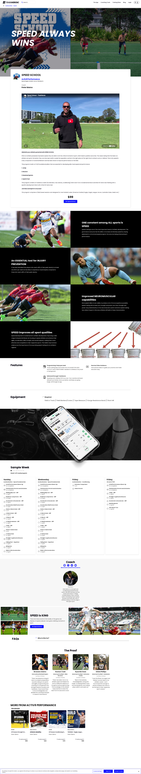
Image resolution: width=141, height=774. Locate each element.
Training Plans (117, 2)
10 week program (23, 739)
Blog (124, 2)
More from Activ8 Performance (70, 567)
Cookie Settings (97, 771)
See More (23, 725)
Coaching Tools (105, 2)
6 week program (61, 739)
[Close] (138, 771)
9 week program (42, 739)
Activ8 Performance (31, 79)
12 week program (79, 739)
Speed (15, 5)
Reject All (108, 771)
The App (95, 2)
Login (129, 2)
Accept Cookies (119, 771)
